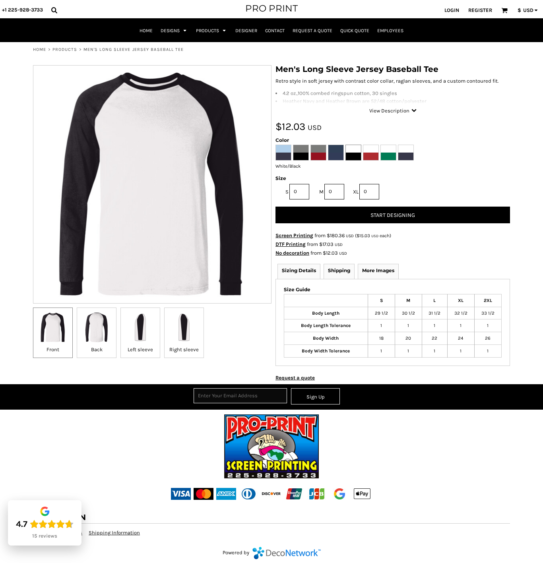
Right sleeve (184, 349)
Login (451, 10)
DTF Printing (290, 244)
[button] (54, 10)
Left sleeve (140, 349)
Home (39, 49)
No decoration (292, 253)
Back (97, 349)
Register (480, 10)
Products (65, 49)
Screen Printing (294, 235)
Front (53, 349)
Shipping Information (114, 533)
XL (356, 192)
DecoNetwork (286, 553)
